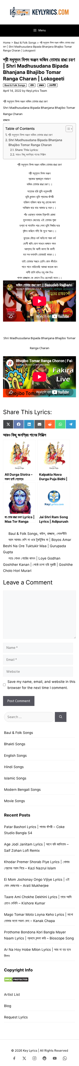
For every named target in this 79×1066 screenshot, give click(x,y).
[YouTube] (55, 1059)
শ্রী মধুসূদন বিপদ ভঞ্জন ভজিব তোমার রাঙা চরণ (30, 135)
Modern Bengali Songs (22, 790)
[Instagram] (34, 1059)
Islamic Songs (15, 778)
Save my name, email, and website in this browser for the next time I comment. (41, 685)
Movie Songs (14, 801)
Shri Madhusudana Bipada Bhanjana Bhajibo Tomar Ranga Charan (35, 142)
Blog (7, 1006)
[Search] (60, 717)
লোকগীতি (52, 85)
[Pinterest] (45, 1059)
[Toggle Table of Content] (67, 128)
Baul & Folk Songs (25, 42)
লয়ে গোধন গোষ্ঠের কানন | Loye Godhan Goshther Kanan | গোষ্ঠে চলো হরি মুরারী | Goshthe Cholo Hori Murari (38, 564)
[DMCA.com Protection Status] (16, 981)
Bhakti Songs (14, 744)
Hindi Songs (14, 767)
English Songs (15, 756)
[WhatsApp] (65, 1059)
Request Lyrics (16, 1017)
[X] (24, 1059)
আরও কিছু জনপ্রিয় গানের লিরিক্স (31, 154)
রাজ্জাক (41, 85)
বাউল (32, 85)
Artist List (12, 994)
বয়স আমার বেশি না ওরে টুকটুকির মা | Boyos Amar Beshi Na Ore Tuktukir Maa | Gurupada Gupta (37, 546)
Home (7, 42)
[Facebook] (14, 1059)
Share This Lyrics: (26, 149)
